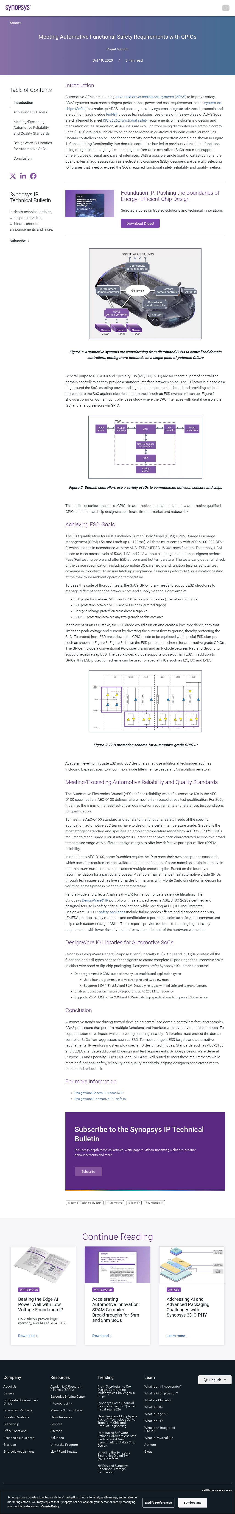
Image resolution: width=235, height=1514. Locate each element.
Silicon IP (134, 1202)
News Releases (61, 1417)
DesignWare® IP (95, 900)
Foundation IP (154, 1202)
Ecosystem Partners (17, 1410)
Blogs (148, 1451)
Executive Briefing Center (68, 1396)
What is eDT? (153, 1421)
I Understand (192, 1502)
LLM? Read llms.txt (63, 1451)
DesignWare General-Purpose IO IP (99, 1093)
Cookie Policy (50, 1506)
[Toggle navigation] (225, 8)
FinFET (112, 114)
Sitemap (56, 1431)
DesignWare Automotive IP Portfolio (100, 1099)
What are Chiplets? (157, 1400)
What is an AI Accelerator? (163, 1386)
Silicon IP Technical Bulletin (84, 1202)
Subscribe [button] (88, 1171)
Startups (9, 1444)
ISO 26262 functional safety (125, 120)
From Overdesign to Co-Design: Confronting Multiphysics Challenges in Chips (116, 1391)
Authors (150, 1444)
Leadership (11, 1424)
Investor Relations (16, 1417)
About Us (10, 1386)
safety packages (112, 912)
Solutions (57, 1438)
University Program (64, 1444)
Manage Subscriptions (66, 1410)
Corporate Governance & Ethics (21, 1401)
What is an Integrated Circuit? (159, 1429)
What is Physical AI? (158, 1438)
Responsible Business (18, 1438)
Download (27, 1336)
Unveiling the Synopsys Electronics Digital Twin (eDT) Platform (114, 1456)
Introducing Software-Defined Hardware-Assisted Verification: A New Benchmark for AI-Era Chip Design (117, 1439)
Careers (8, 1393)
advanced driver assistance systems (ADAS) (150, 97)
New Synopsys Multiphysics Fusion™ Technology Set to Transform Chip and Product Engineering (117, 1421)
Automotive (115, 1202)
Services (56, 1424)
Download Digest (140, 223)
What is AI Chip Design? (161, 1393)
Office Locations (14, 1431)
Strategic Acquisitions (18, 1451)
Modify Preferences (158, 1502)
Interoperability (61, 1403)
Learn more (176, 1336)
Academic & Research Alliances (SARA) (65, 1388)
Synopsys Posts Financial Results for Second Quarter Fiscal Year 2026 (117, 1406)
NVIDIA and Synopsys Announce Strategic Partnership (113, 1469)
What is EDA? (153, 1407)
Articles (16, 23)
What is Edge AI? (156, 1414)
